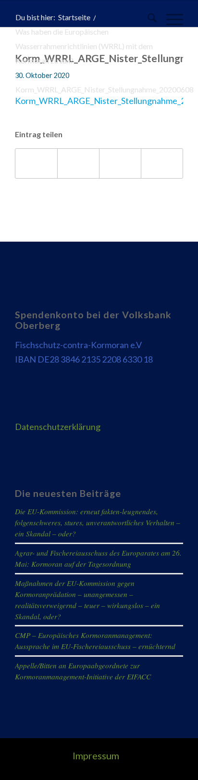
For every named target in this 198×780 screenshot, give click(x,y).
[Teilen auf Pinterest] (120, 163)
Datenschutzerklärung (57, 426)
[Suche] (147, 19)
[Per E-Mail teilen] (162, 163)
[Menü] (170, 19)
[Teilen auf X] (78, 163)
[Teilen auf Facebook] (36, 163)
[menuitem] (147, 19)
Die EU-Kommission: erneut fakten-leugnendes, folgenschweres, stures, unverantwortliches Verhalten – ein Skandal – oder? (97, 522)
